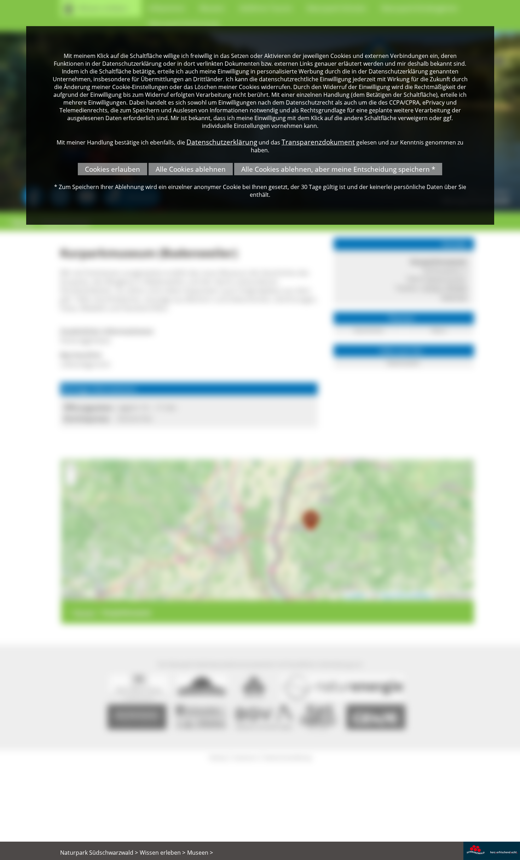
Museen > (200, 852)
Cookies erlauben (112, 169)
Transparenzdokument (318, 141)
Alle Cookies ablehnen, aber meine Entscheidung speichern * (338, 169)
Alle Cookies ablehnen (191, 169)
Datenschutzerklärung (221, 141)
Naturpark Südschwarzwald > (99, 852)
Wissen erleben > (162, 852)
